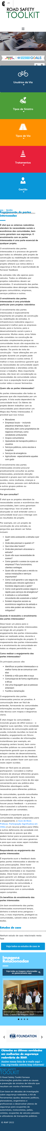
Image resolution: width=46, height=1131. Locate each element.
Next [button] (40, 997)
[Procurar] (42, 65)
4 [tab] (27, 1019)
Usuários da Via (23, 82)
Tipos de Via (23, 135)
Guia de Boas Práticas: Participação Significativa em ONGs (19, 823)
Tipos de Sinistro (23, 109)
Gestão (23, 189)
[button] (4, 1037)
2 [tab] (21, 1019)
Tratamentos (23, 162)
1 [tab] (18, 1019)
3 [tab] (24, 1019)
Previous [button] (6, 997)
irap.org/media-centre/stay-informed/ (22, 1064)
